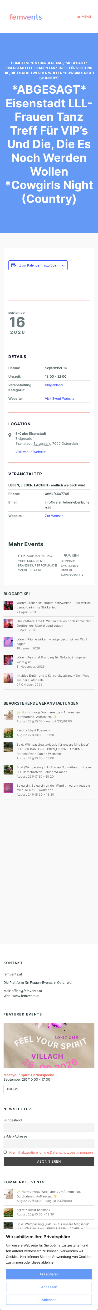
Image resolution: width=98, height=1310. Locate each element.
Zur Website (54, 516)
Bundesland (13, 1120)
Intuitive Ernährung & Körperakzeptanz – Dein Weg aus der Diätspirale (53, 678)
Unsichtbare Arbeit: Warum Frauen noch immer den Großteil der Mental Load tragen (54, 623)
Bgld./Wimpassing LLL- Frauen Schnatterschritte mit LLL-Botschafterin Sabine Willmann (55, 770)
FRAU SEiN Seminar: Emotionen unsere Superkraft (71, 564)
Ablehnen (49, 1300)
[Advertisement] (49, 860)
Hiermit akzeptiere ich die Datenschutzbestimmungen (51, 1152)
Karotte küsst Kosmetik (33, 730)
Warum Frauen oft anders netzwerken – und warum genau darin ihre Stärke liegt (54, 605)
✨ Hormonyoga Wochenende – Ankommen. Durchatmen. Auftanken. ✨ (49, 715)
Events (30, 63)
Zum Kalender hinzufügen (38, 265)
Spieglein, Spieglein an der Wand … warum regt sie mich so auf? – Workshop (53, 788)
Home (16, 63)
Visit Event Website (59, 398)
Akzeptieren (49, 1274)
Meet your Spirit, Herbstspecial (29, 1075)
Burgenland (51, 63)
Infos (13, 1089)
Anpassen (49, 1287)
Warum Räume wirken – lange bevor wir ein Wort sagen (52, 642)
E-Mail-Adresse (15, 1136)
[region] (49, 1269)
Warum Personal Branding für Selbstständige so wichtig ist (51, 660)
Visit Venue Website (30, 452)
